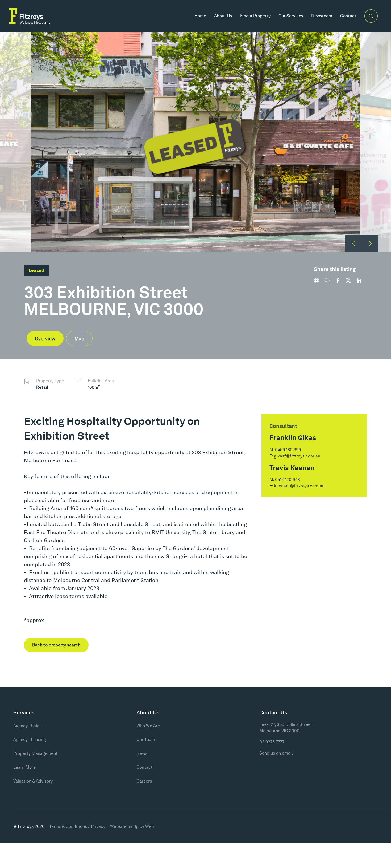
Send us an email (276, 753)
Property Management (35, 753)
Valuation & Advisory (33, 781)
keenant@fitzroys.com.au (299, 485)
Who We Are (148, 725)
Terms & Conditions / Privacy (77, 826)
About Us (223, 15)
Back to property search (56, 644)
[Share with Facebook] (340, 283)
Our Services (290, 15)
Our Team (145, 739)
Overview (45, 338)
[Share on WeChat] (330, 283)
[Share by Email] (319, 283)
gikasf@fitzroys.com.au (297, 456)
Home (200, 15)
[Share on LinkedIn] (361, 283)
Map (79, 338)
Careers (144, 781)
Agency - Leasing (29, 739)
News (141, 753)
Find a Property (255, 15)
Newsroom (321, 15)
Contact (348, 15)
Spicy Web (143, 826)
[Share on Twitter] (351, 283)
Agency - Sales (27, 725)
